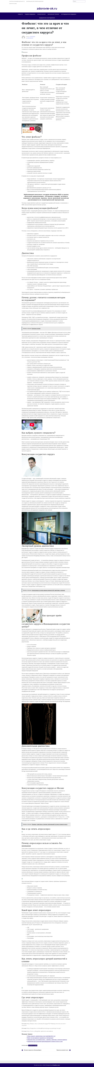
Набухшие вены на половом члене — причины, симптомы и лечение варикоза (47, 1039)
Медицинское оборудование (47, 18)
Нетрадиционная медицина (68, 14)
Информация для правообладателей (34, 1)
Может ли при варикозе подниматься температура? (40, 1038)
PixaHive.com (56, 1065)
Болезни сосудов (33, 1045)
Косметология (41, 14)
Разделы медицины (30, 14)
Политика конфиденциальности (17, 1)
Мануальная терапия (53, 14)
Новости (20, 14)
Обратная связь (13, 3)
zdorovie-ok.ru (47, 8)
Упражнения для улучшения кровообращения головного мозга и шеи (45, 1041)
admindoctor (30, 38)
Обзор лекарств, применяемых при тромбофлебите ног (41, 1036)
